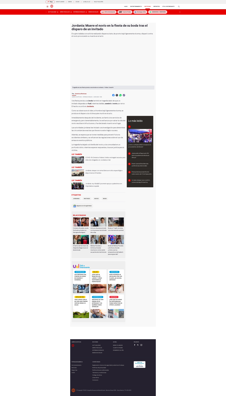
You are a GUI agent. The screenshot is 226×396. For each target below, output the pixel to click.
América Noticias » (77, 96)
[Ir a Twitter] (138, 345)
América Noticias (81, 93)
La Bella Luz (86, 1)
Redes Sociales (97, 352)
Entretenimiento (76, 365)
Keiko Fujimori (60, 1)
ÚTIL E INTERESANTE (168, 6)
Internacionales (98, 350)
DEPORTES (156, 6)
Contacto (95, 380)
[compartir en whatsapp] (120, 95)
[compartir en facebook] (113, 95)
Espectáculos (97, 347)
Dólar (77, 1)
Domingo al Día (118, 350)
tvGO (125, 6)
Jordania (76, 198)
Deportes (74, 370)
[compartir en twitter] (116, 95)
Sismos (70, 1)
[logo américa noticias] (51, 6)
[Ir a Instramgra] (141, 345)
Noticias (74, 367)
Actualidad (96, 345)
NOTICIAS (148, 6)
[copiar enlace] (124, 95)
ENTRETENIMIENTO (136, 6)
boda (105, 198)
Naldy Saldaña (98, 1)
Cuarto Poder (118, 347)
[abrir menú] (48, 6)
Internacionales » (88, 96)
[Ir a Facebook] (135, 345)
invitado (87, 198)
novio (96, 198)
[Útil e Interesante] (98, 266)
